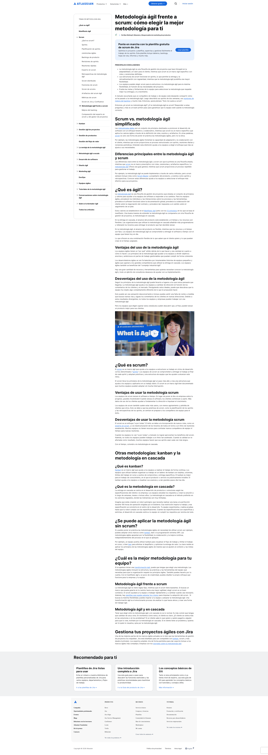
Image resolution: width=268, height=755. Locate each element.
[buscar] (176, 3)
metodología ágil (124, 194)
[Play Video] (154, 333)
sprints (135, 372)
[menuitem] (125, 3)
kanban (175, 639)
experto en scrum (122, 426)
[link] (187, 4)
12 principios (172, 211)
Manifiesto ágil (150, 211)
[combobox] (187, 748)
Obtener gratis (157, 4)
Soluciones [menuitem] (114, 4)
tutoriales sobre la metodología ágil (167, 644)
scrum (119, 369)
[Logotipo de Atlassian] (83, 3)
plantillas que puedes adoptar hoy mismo (142, 595)
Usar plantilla (183, 50)
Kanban (118, 470)
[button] (125, 3)
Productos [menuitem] (101, 4)
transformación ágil (142, 567)
